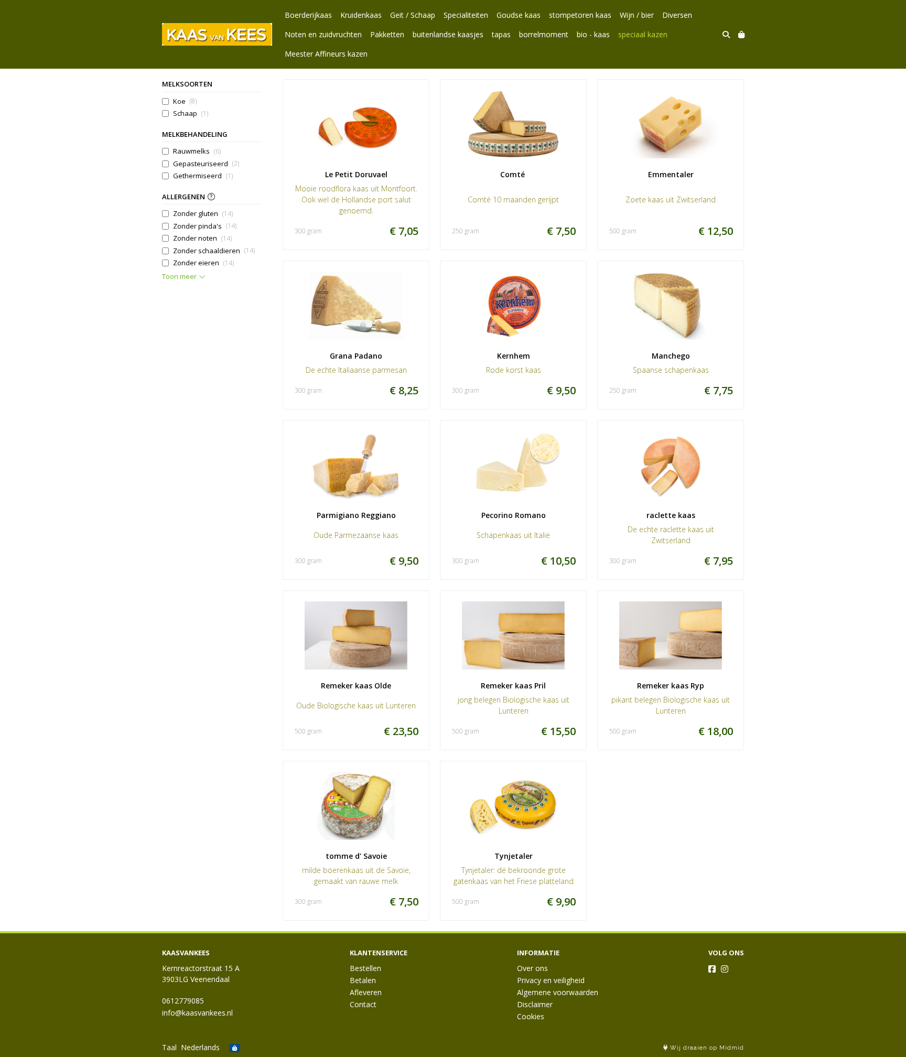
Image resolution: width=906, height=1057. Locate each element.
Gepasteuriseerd (206, 163)
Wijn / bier (637, 15)
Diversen (677, 15)
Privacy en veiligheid (551, 980)
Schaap (190, 113)
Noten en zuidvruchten (323, 34)
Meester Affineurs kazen (326, 54)
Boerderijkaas (308, 15)
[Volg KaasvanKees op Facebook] (712, 969)
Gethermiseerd (203, 175)
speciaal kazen (642, 34)
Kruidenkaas (361, 15)
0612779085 (183, 1001)
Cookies (530, 1016)
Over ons (532, 968)
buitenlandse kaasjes (448, 34)
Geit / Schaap (412, 15)
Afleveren (366, 992)
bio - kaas (593, 34)
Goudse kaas (519, 15)
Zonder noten (202, 238)
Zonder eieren (203, 262)
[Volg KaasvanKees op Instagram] (724, 969)
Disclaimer (535, 1004)
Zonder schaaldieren (214, 250)
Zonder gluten (203, 213)
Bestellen (365, 968)
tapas (501, 34)
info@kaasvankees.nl (197, 1013)
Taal (169, 1047)
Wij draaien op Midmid (706, 1047)
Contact (363, 1004)
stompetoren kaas (580, 15)
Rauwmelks (197, 151)
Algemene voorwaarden (557, 992)
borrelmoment (543, 34)
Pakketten (387, 34)
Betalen (363, 980)
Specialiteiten (466, 15)
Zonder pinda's (204, 226)
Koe (185, 101)
